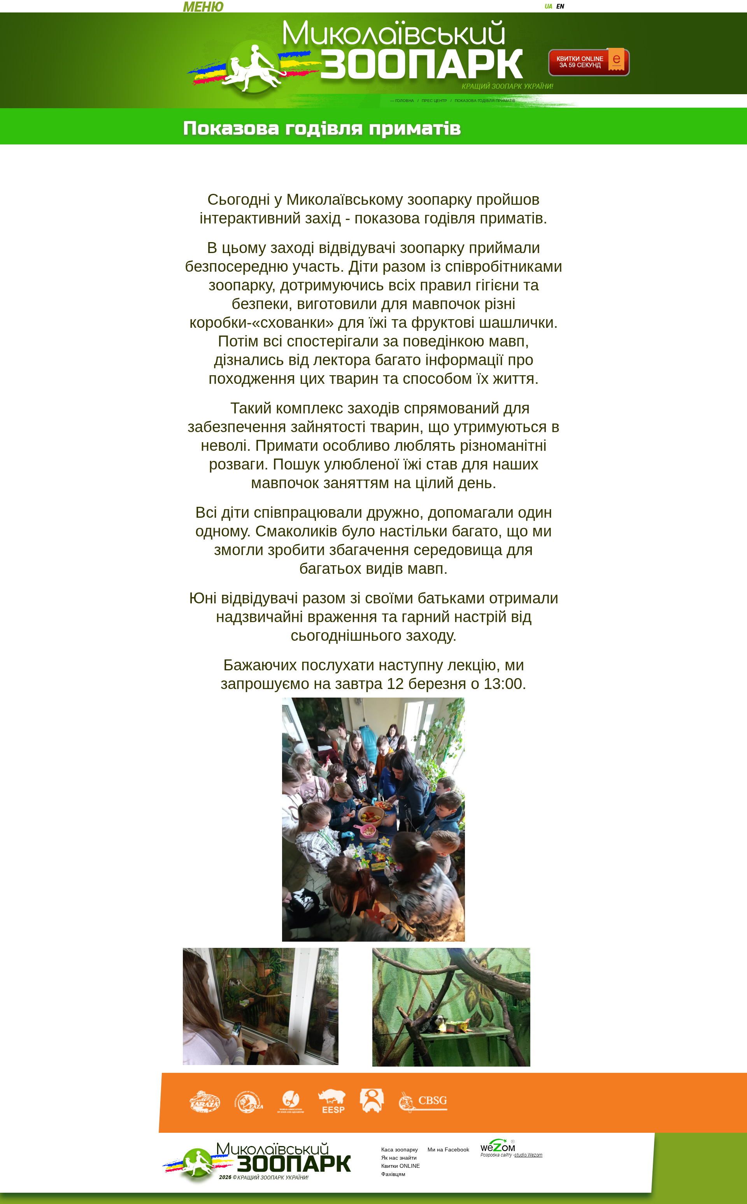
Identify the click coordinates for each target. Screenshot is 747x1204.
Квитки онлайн (589, 62)
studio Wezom (528, 1154)
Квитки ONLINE (400, 1166)
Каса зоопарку (399, 1149)
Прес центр (434, 100)
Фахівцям (393, 1174)
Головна (404, 100)
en (560, 6)
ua (548, 6)
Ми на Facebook (448, 1149)
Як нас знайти (399, 1158)
